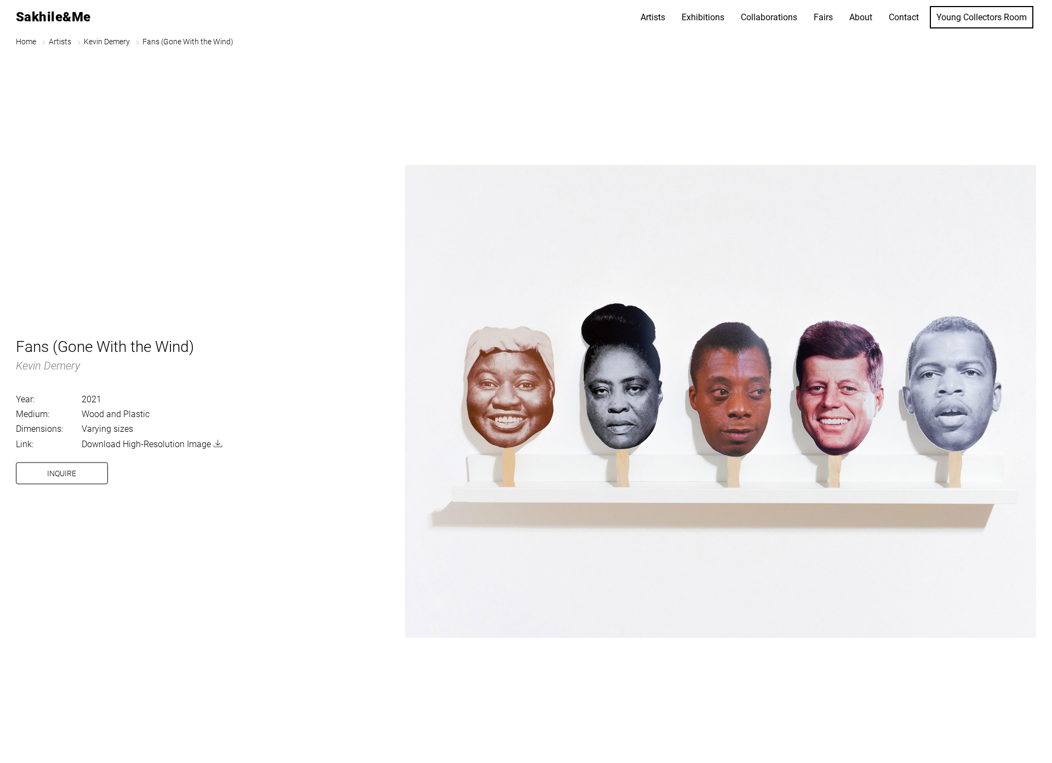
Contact (904, 17)
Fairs (823, 17)
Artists (653, 17)
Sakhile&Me (53, 17)
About (860, 17)
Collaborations (769, 17)
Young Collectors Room (981, 17)
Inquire (61, 473)
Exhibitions (703, 17)
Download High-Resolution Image (146, 443)
